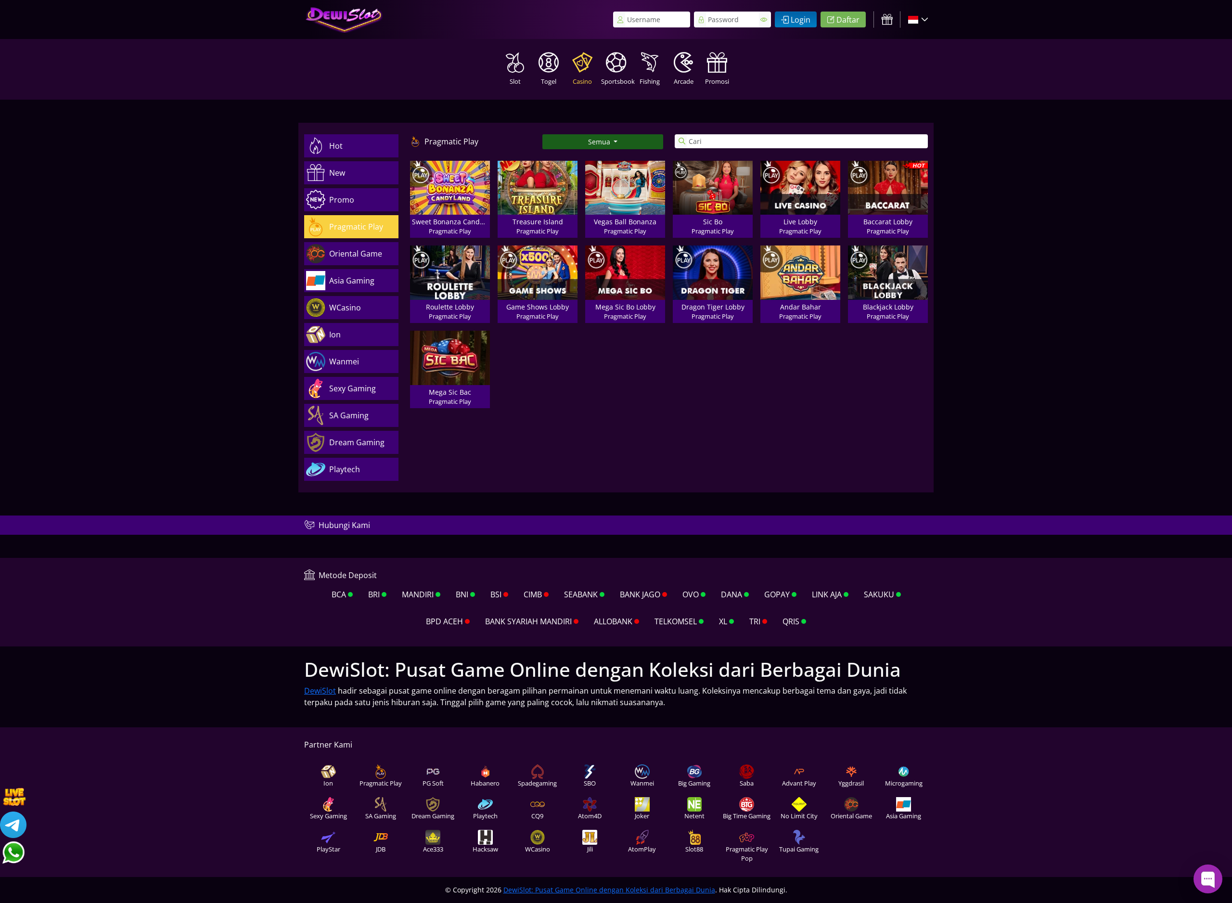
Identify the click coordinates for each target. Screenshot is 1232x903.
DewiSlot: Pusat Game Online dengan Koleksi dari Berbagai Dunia (609, 889)
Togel (548, 81)
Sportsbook (617, 81)
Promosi (717, 81)
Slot (515, 81)
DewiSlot (320, 690)
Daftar (848, 19)
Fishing (650, 81)
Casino (582, 81)
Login (800, 19)
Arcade (683, 81)
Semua (600, 141)
